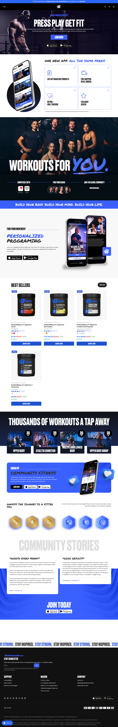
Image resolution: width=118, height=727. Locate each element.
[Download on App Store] (52, 45)
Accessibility (8, 680)
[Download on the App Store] (97, 698)
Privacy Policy (32, 668)
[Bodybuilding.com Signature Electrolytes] (59, 305)
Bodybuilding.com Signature (18, 322)
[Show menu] (4, 6)
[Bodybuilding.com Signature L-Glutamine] (26, 365)
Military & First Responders (49, 685)
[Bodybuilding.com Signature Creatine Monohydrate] (92, 305)
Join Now (59, 37)
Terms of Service (8, 670)
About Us (80, 680)
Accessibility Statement (48, 683)
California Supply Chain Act (49, 688)
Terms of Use (45, 691)
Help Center (8, 683)
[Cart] (113, 6)
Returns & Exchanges (10, 685)
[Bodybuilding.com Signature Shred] (26, 305)
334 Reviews (88, 331)
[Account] (109, 6)
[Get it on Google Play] (66, 45)
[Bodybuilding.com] (59, 6)
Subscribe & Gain (82, 685)
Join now (16, 486)
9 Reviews (22, 331)
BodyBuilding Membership (85, 683)
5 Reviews (22, 391)
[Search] (105, 6)
